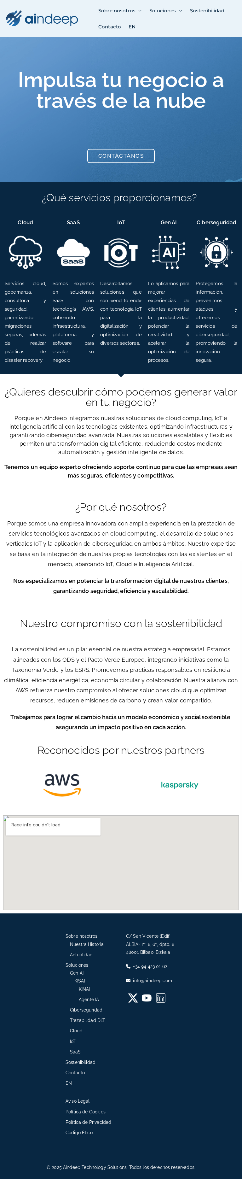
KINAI (84, 989)
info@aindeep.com (152, 980)
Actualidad (81, 954)
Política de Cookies (86, 1111)
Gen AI (169, 222)
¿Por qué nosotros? (121, 507)
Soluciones (162, 11)
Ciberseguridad (216, 222)
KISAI (79, 980)
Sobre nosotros (116, 11)
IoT (120, 222)
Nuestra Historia (87, 944)
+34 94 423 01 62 (149, 966)
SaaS (73, 222)
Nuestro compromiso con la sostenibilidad (121, 623)
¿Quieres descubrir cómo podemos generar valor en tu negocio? (121, 397)
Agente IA (89, 999)
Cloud (25, 222)
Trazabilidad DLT (87, 1020)
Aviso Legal (78, 1101)
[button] (138, 10)
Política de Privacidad (88, 1122)
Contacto (109, 27)
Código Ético (79, 1132)
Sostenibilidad (207, 11)
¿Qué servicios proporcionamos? (119, 197)
